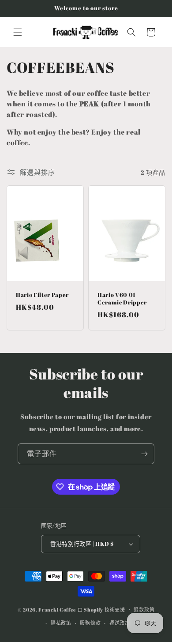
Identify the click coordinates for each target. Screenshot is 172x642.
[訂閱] (144, 453)
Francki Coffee (57, 609)
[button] (17, 32)
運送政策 (119, 622)
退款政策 (144, 609)
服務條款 (90, 622)
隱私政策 (61, 622)
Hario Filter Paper (42, 295)
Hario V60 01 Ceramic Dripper (122, 298)
